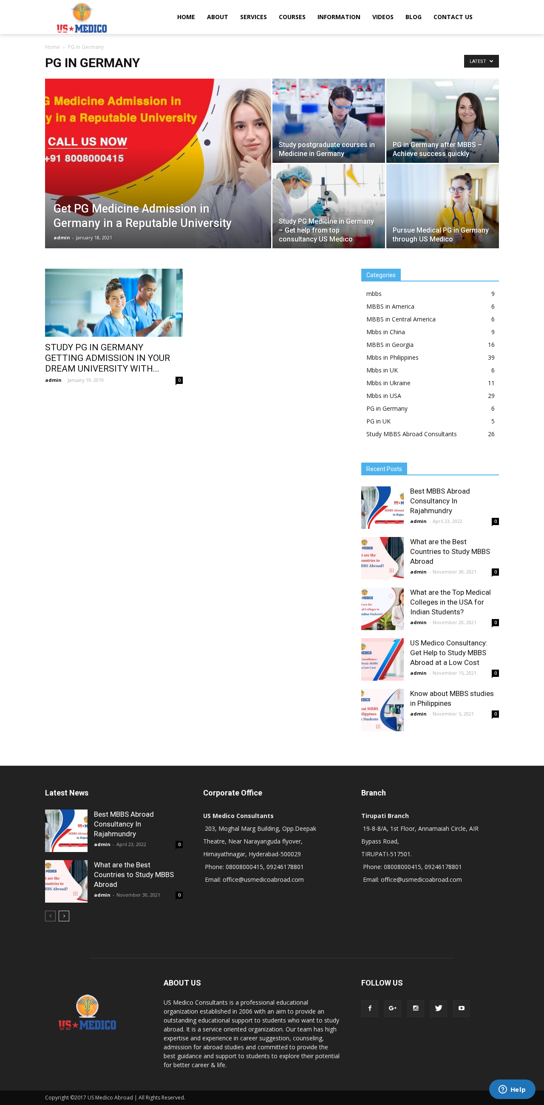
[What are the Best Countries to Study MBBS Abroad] (382, 558)
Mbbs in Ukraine (388, 383)
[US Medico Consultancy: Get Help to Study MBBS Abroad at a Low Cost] (382, 659)
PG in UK (378, 421)
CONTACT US (453, 17)
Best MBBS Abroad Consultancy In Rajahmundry (440, 501)
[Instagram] (415, 1008)
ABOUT (217, 17)
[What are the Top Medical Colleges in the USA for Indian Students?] (382, 609)
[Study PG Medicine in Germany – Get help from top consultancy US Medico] (328, 206)
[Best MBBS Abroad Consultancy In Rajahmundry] (382, 507)
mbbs (374, 294)
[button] (489, 17)
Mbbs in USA (383, 396)
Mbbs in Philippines (392, 357)
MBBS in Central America (401, 319)
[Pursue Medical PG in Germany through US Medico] (442, 206)
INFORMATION (338, 17)
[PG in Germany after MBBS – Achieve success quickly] (442, 121)
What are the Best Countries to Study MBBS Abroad (450, 551)
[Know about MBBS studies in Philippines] (382, 710)
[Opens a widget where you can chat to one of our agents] (512, 1090)
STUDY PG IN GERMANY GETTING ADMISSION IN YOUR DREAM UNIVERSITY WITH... (107, 358)
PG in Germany (387, 408)
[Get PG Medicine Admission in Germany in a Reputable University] (158, 177)
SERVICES (253, 17)
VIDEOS (383, 17)
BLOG (413, 17)
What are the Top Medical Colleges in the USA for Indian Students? (450, 602)
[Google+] (392, 1008)
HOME (186, 17)
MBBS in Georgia (390, 345)
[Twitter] (438, 1008)
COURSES (292, 17)
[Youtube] (461, 1008)
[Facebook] (369, 1008)
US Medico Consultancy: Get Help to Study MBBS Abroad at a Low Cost (448, 653)
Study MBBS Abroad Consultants (411, 434)
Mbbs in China (385, 332)
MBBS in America (390, 306)
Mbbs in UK (382, 370)
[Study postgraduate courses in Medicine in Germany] (328, 121)
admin (62, 237)
